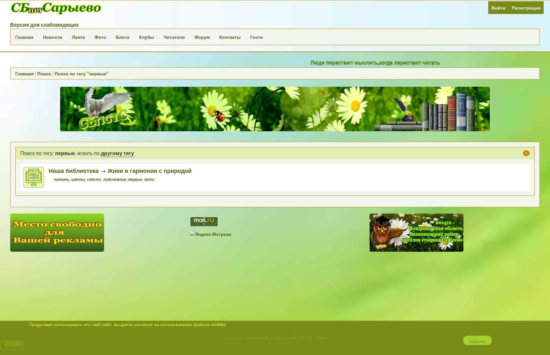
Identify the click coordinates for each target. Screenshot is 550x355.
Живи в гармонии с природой (150, 170)
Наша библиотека (74, 170)
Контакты (230, 37)
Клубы (146, 37)
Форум (202, 37)
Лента (78, 37)
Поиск (44, 73)
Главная (24, 37)
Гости (256, 37)
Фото (100, 37)
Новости (52, 37)
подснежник (114, 179)
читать (61, 179)
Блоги (123, 37)
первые (135, 179)
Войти (498, 7)
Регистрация (526, 7)
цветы (78, 179)
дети (149, 179)
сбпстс (94, 179)
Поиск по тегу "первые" (82, 73)
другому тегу (117, 153)
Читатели (174, 37)
